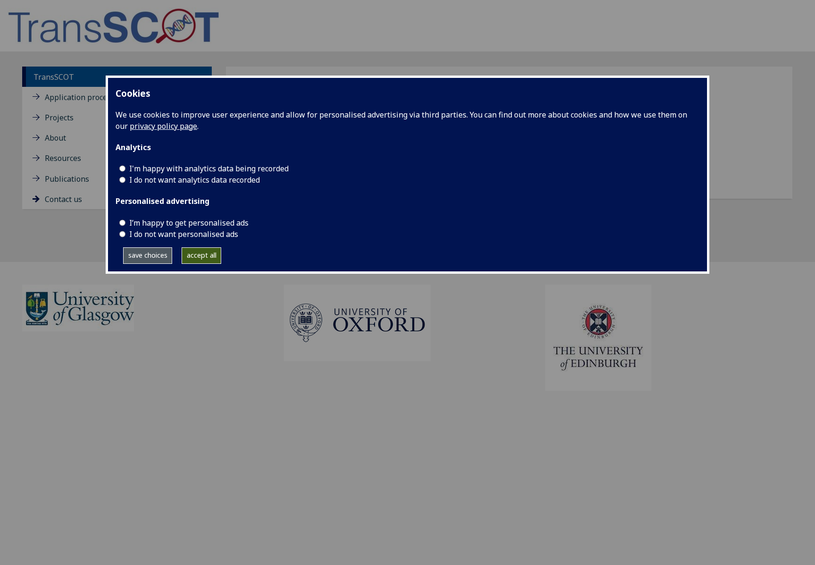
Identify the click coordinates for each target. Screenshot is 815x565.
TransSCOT (53, 77)
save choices (147, 255)
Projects (59, 117)
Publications (67, 179)
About (55, 138)
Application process (80, 97)
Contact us (63, 199)
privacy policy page (163, 126)
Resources (63, 158)
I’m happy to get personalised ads (189, 223)
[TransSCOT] (113, 25)
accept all (201, 255)
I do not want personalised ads (183, 234)
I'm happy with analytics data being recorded (209, 168)
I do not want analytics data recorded (194, 180)
